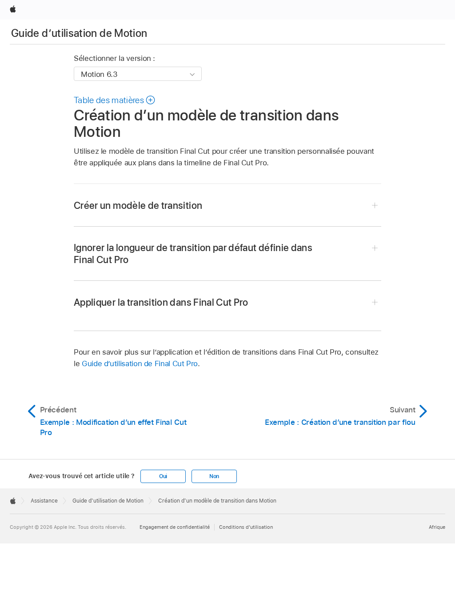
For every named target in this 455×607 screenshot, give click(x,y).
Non (214, 476)
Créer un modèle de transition (138, 205)
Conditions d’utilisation (246, 527)
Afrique (437, 527)
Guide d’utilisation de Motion (79, 33)
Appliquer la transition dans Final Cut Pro (161, 302)
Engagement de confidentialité (175, 527)
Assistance (44, 501)
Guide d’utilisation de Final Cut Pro (140, 363)
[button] (115, 100)
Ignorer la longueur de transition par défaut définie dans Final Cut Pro (193, 253)
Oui (163, 476)
